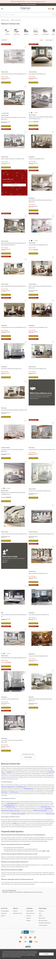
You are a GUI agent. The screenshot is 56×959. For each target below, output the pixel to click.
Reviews (43, 925)
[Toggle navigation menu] (2, 9)
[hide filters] (4, 40)
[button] (49, 9)
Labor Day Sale (4, 76)
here (20, 956)
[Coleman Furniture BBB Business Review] (28, 933)
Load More (28, 757)
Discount (30, 913)
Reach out (4, 561)
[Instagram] (25, 938)
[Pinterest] (35, 938)
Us (15, 911)
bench (44, 850)
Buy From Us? (17, 913)
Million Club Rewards (44, 922)
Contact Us (33, 4)
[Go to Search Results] (53, 15)
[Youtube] (30, 938)
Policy (42, 918)
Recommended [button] (49, 40)
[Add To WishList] (25, 47)
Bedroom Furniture (5, 20)
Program (29, 911)
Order (4, 913)
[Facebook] (21, 938)
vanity (48, 850)
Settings (5, 911)
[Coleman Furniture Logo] (25, 9)
